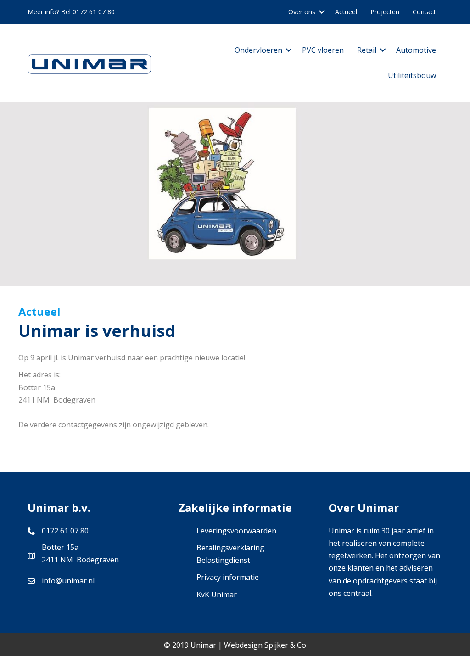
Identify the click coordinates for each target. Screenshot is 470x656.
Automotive (416, 50)
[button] (321, 12)
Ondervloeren (258, 50)
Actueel (346, 11)
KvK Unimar (216, 594)
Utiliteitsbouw (412, 75)
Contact (424, 11)
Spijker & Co (285, 645)
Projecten (384, 11)
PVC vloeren (323, 50)
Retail (366, 50)
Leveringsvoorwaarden (236, 531)
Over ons (301, 11)
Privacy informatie (227, 577)
